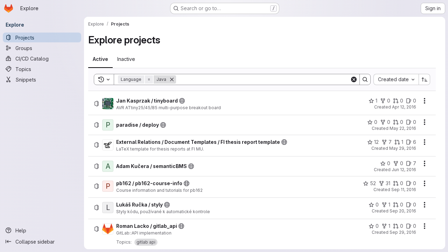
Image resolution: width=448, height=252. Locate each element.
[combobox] (396, 79)
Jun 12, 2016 (404, 169)
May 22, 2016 (403, 128)
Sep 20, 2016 (403, 211)
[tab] (100, 59)
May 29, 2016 (402, 148)
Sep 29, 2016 (403, 232)
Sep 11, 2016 (403, 189)
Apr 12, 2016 (404, 107)
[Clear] (354, 79)
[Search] (365, 79)
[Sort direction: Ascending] (424, 79)
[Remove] (172, 79)
